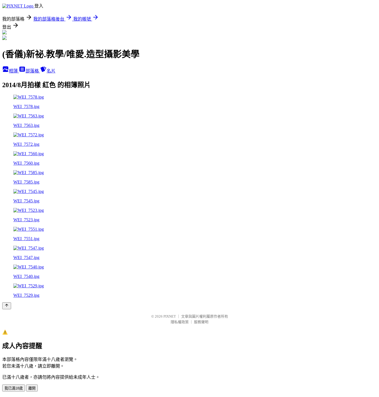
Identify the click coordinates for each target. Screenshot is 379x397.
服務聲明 (201, 322)
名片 (51, 71)
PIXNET (169, 316)
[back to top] (6, 305)
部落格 (33, 71)
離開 (32, 388)
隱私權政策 (180, 322)
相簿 (14, 71)
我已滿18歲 (13, 388)
